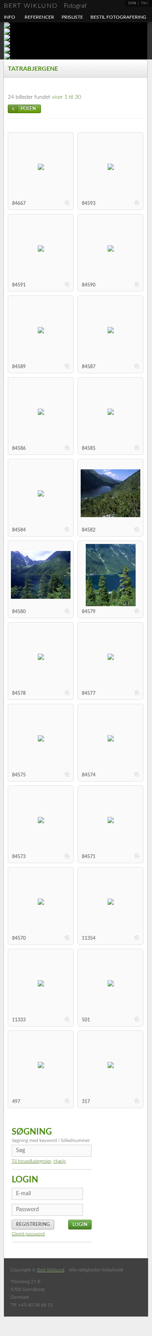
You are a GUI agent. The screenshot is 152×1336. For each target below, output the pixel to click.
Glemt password (28, 1233)
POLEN (28, 108)
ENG (144, 3)
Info (9, 17)
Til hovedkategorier (31, 1161)
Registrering (33, 1224)
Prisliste (72, 17)
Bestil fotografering (118, 17)
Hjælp (59, 1161)
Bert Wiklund (45, 6)
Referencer (39, 17)
